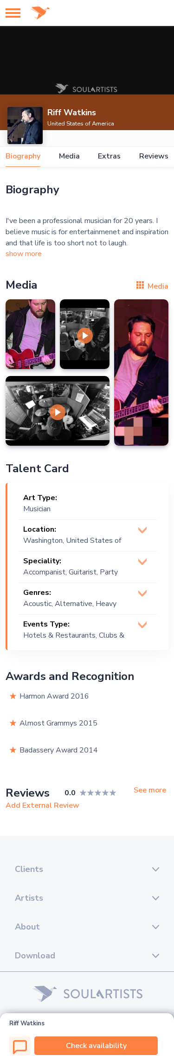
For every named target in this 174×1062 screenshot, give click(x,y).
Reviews (153, 156)
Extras (109, 156)
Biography (23, 156)
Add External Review (42, 805)
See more (150, 790)
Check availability (96, 1046)
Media (69, 156)
